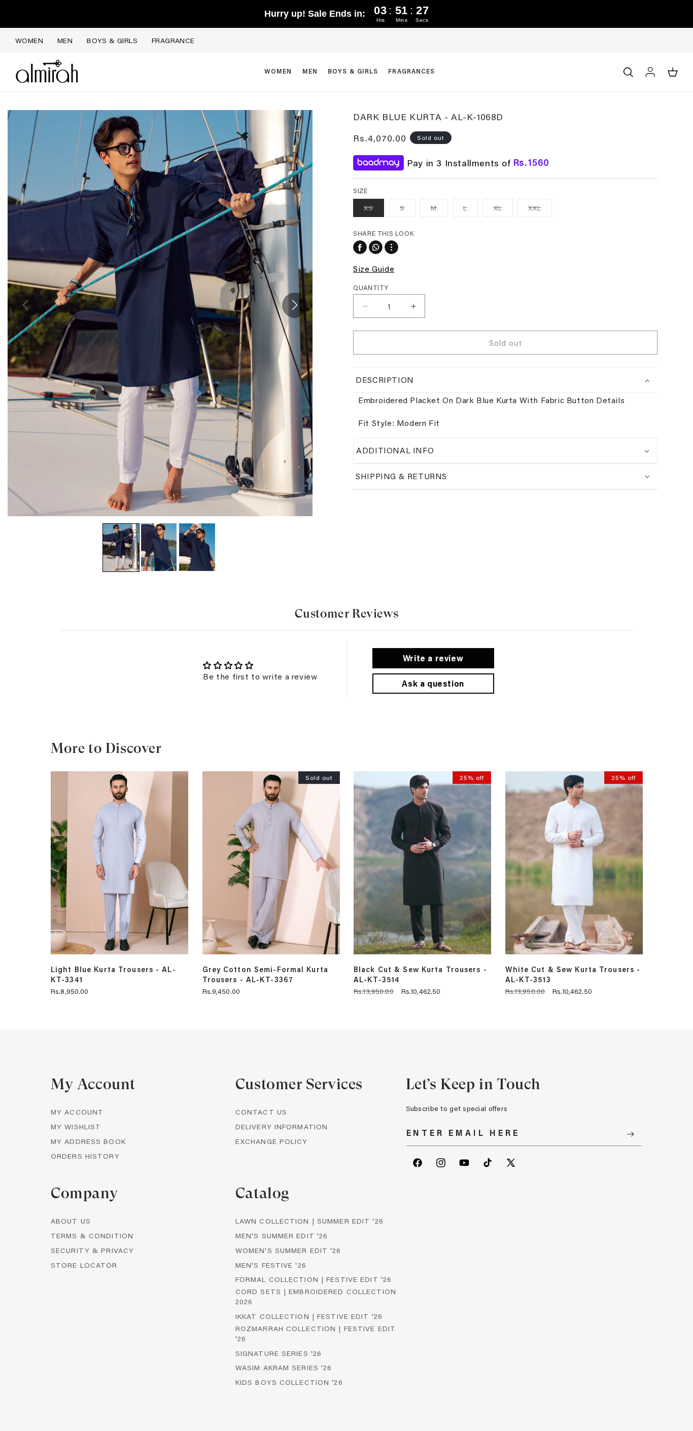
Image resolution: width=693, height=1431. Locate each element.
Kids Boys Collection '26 (289, 1382)
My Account (77, 1112)
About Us (71, 1221)
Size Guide (373, 268)
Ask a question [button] (433, 683)
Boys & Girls (112, 40)
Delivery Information (281, 1126)
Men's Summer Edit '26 (281, 1235)
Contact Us (261, 1112)
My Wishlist (76, 1126)
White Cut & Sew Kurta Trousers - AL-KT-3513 (573, 974)
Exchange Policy (271, 1141)
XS (374, 209)
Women (29, 40)
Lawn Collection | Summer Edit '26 (309, 1221)
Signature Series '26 (278, 1353)
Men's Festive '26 (270, 1265)
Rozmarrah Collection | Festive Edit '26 (315, 1333)
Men (65, 40)
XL (503, 209)
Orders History (85, 1156)
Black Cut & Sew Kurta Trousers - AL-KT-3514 (420, 974)
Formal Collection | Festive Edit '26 (313, 1279)
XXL (540, 209)
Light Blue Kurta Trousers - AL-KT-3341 (113, 974)
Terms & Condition (92, 1235)
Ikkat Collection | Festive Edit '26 (309, 1316)
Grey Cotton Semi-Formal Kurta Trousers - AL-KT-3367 (265, 974)
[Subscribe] (630, 1134)
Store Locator (84, 1265)
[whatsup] (376, 247)
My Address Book (88, 1141)
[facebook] (360, 247)
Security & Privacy (92, 1250)
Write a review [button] (433, 658)
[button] (278, 72)
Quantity (370, 287)
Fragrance (173, 40)
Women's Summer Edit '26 (288, 1250)
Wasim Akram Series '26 (283, 1367)
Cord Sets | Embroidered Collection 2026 (315, 1296)
